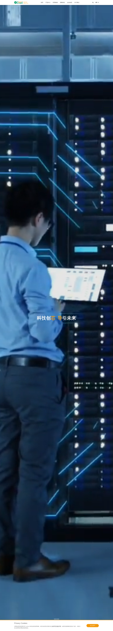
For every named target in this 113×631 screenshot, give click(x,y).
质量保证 (62, 2)
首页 (42, 2)
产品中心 (48, 2)
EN (98, 2)
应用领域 (55, 2)
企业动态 (69, 2)
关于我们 (76, 2)
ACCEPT (92, 625)
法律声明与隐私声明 (56, 626)
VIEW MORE (56, 619)
